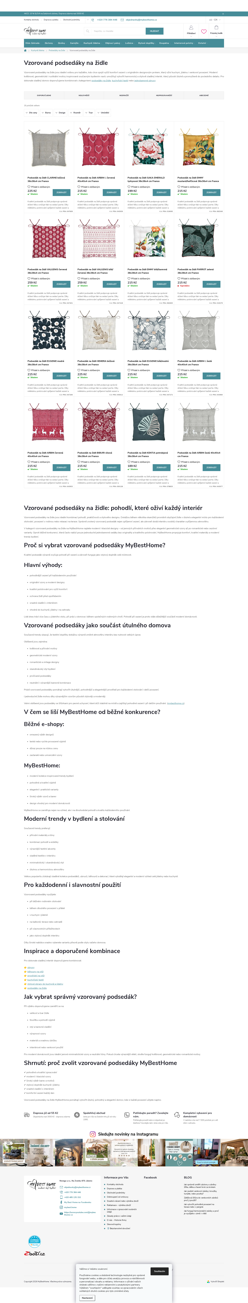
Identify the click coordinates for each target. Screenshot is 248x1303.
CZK (215, 20)
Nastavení (87, 1298)
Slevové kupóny (114, 1224)
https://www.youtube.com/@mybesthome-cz (80, 1213)
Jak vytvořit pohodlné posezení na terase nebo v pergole (199, 1205)
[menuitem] (33, 43)
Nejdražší (124, 95)
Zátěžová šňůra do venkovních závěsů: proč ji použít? (201, 1199)
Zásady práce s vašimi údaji (119, 1216)
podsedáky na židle (101, 80)
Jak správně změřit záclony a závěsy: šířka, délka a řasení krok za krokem (200, 1185)
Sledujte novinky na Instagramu (128, 1134)
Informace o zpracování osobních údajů (122, 1210)
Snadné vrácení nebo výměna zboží (122, 1201)
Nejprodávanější (164, 95)
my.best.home (70, 1207)
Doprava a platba (51, 20)
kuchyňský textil (120, 80)
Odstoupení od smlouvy (117, 1197)
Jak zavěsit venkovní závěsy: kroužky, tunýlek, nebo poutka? (200, 1192)
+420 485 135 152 (72, 1197)
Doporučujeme (44, 95)
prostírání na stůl (35, 975)
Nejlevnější (84, 95)
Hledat (154, 31)
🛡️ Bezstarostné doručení (118, 1228)
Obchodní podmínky (71, 20)
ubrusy (30, 967)
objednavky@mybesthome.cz (77, 1187)
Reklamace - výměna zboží (119, 1205)
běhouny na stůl (35, 971)
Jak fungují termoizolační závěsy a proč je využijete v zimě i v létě (201, 1212)
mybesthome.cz (176, 703)
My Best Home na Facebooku (77, 1202)
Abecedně (204, 95)
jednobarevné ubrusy (144, 80)
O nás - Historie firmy (116, 1220)
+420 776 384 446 (72, 1192)
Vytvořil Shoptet (217, 1281)
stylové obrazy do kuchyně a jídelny (45, 984)
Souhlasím (159, 1271)
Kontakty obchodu (31, 20)
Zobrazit (62, 192)
